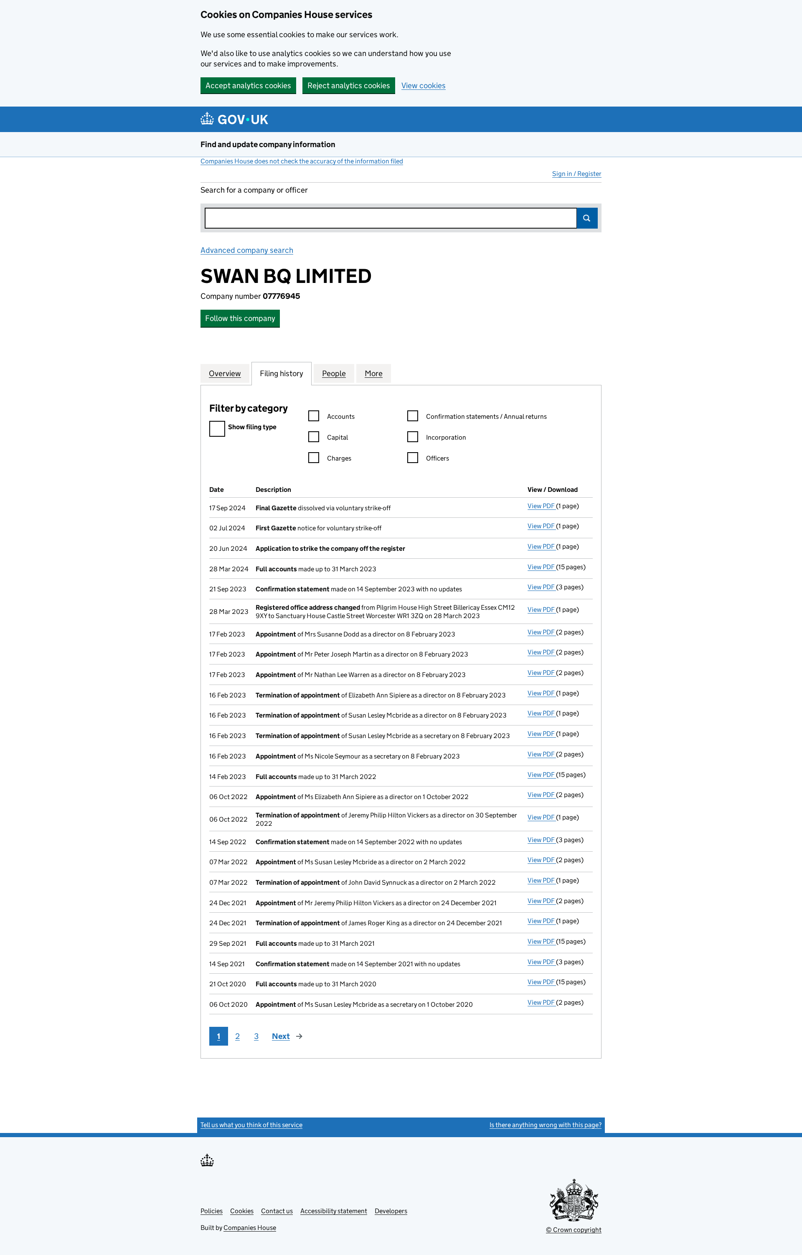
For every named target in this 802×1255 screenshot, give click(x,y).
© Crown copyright (574, 1230)
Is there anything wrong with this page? (546, 1125)
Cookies (242, 1211)
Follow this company (240, 318)
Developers (391, 1211)
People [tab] (334, 373)
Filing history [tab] (281, 373)
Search (587, 218)
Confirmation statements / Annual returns (486, 416)
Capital (337, 437)
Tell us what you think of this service (251, 1125)
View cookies (423, 85)
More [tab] (374, 373)
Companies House (249, 1228)
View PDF (542, 506)
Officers (437, 458)
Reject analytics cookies (348, 85)
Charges (339, 458)
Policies (211, 1211)
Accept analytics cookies (248, 85)
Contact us (277, 1211)
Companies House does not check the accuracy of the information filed (301, 161)
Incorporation (446, 437)
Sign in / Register (577, 174)
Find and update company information (267, 144)
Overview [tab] (225, 373)
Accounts (341, 416)
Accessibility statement (333, 1211)
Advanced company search (246, 250)
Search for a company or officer (254, 190)
